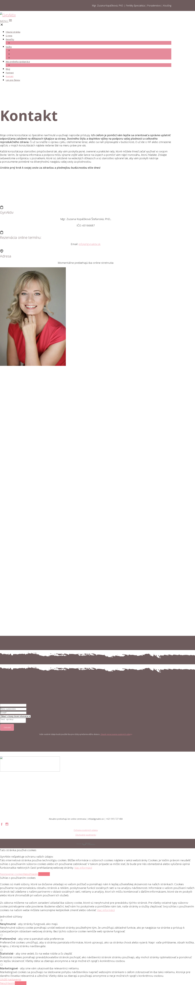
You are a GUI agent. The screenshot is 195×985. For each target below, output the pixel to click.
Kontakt (9, 76)
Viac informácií (83, 868)
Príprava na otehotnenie (26, 50)
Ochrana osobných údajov (86, 830)
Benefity (10, 39)
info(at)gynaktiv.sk (89, 244)
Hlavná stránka (13, 31)
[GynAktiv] (8, 14)
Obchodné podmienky (85, 834)
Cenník (15, 65)
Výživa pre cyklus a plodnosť (28, 58)
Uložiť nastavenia (10, 979)
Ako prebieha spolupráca (18, 61)
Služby (9, 46)
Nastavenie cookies (11, 874)
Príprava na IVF (21, 54)
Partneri (10, 72)
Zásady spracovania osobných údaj (115, 734)
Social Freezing (20, 43)
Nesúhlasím (30, 874)
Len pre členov (13, 80)
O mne (9, 35)
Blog (8, 68)
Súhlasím (44, 874)
